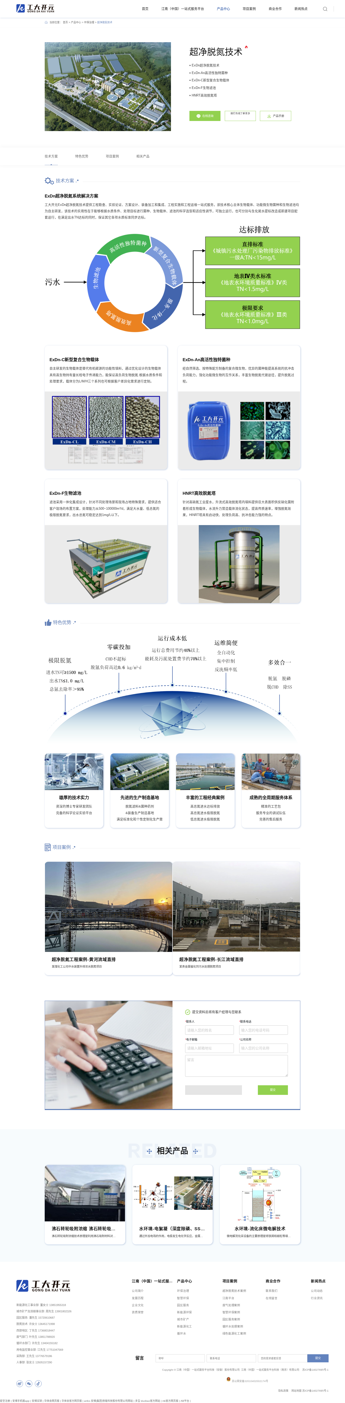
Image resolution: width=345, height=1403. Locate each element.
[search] (325, 9)
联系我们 (272, 1290)
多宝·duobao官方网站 (147, 1400)
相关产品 (143, 156)
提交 (273, 1089)
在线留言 (272, 1298)
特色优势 (81, 156)
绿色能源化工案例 (234, 1333)
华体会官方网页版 (72, 1400)
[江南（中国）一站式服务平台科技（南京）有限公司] (35, 8)
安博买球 (37, 1400)
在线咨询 (207, 115)
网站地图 (296, 1390)
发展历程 (138, 1298)
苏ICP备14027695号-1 (315, 1390)
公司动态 (317, 1290)
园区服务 (183, 1305)
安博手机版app (21, 1400)
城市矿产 (183, 1319)
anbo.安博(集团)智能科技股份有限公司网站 (108, 1400)
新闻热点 (301, 9)
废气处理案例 (231, 1305)
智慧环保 (183, 1298)
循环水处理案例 (233, 1326)
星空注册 (5, 1400)
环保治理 (89, 22)
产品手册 (278, 115)
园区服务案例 (231, 1319)
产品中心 (223, 9)
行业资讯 (317, 1298)
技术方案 (51, 156)
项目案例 (249, 9)
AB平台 (185, 1400)
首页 (145, 9)
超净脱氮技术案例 (234, 1290)
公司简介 (138, 1290)
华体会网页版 (51, 1400)
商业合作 (275, 9)
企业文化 (138, 1305)
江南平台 (228, 1298)
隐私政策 (283, 1390)
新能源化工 (184, 1326)
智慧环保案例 (231, 1312)
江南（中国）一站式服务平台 (182, 9)
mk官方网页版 (170, 1400)
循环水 (181, 1333)
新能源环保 (184, 1312)
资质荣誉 (138, 1312)
